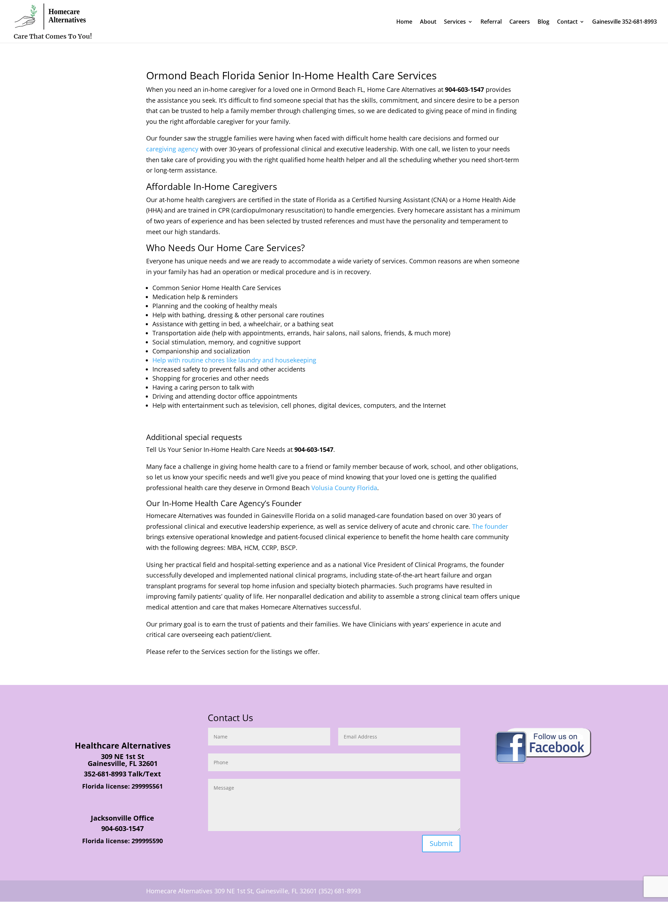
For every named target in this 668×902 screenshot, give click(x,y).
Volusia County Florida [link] (344, 488)
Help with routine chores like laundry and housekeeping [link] (234, 360)
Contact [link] (567, 22)
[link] (52, 21)
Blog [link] (543, 22)
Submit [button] (441, 843)
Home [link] (404, 22)
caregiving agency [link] (172, 149)
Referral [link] (491, 22)
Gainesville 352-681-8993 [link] (624, 22)
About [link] (428, 22)
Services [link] (455, 22)
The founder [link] (490, 526)
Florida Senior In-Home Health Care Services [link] (329, 75)
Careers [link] (519, 22)
